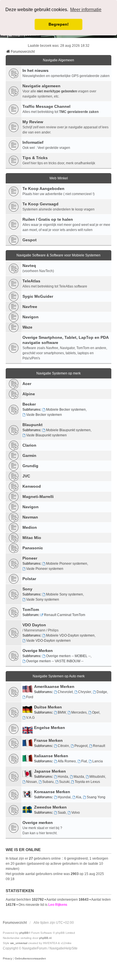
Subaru (48, 782)
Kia (78, 797)
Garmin (29, 455)
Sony (27, 589)
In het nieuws (35, 70)
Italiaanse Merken (51, 756)
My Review (32, 122)
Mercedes (79, 712)
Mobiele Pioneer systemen (66, 564)
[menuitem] (7, 958)
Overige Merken (37, 650)
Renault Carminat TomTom (64, 615)
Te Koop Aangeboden (43, 188)
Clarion (29, 445)
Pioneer (29, 558)
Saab (62, 813)
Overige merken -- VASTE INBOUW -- (54, 661)
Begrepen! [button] (59, 24)
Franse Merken (48, 740)
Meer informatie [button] (85, 9)
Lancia (97, 761)
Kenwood (31, 486)
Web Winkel (58, 178)
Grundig (30, 465)
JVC (26, 476)
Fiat (84, 761)
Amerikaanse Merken (54, 686)
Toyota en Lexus (87, 782)
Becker (29, 404)
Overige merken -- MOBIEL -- (68, 656)
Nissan (31, 782)
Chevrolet (65, 692)
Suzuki (64, 782)
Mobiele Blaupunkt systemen (68, 430)
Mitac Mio (31, 537)
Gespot (29, 240)
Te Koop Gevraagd (40, 204)
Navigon (30, 317)
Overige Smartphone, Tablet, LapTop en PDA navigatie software (65, 340)
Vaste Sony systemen (42, 600)
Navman (30, 517)
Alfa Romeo (67, 761)
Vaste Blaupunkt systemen (46, 435)
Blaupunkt (32, 424)
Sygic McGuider (37, 296)
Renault (99, 746)
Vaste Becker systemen (44, 415)
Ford (29, 697)
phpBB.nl (45, 937)
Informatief (32, 142)
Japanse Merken (50, 771)
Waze (27, 327)
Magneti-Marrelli (38, 496)
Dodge (102, 692)
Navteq (29, 265)
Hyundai (64, 797)
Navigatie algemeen (41, 86)
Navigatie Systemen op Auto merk (59, 676)
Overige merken (37, 822)
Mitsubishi (97, 777)
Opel (95, 712)
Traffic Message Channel (46, 106)
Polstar (29, 578)
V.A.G (30, 718)
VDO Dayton (34, 625)
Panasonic (32, 548)
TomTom (30, 609)
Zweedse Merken (50, 807)
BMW (62, 712)
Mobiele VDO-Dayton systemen (70, 635)
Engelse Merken (49, 727)
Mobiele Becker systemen (66, 410)
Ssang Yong (96, 797)
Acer (26, 383)
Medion (29, 527)
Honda (63, 777)
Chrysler (84, 692)
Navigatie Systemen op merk (58, 373)
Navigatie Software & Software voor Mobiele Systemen (58, 255)
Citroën (63, 746)
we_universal (18, 943)
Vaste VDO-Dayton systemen (48, 641)
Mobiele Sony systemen (64, 594)
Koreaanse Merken (52, 791)
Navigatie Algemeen (58, 60)
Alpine (28, 394)
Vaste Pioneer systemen (44, 569)
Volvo (75, 813)
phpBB (23, 932)
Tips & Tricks (35, 157)
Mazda (79, 777)
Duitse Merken (48, 707)
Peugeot (80, 746)
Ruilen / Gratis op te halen (47, 219)
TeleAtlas (31, 281)
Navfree (29, 306)
